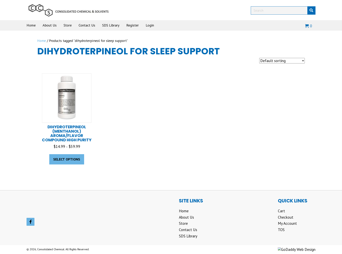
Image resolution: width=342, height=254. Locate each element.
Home (41, 40)
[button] (30, 222)
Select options (66, 159)
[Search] (311, 10)
